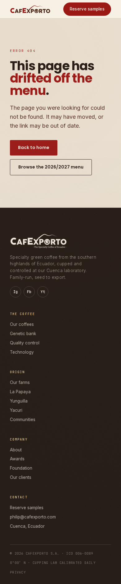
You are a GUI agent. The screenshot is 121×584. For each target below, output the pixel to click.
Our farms (20, 382)
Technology (22, 352)
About (16, 449)
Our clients (20, 477)
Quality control (24, 342)
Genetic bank (23, 333)
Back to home (33, 147)
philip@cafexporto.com (33, 516)
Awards (17, 458)
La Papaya (20, 391)
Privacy (18, 572)
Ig (15, 291)
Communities (22, 419)
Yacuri (16, 410)
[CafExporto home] (30, 9)
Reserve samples (87, 8)
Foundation (21, 468)
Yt (43, 291)
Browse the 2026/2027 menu (50, 167)
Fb (29, 291)
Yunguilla (19, 401)
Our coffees (22, 324)
